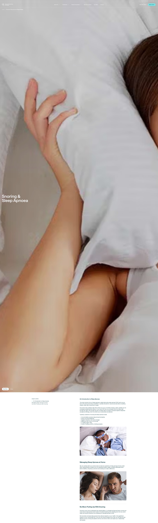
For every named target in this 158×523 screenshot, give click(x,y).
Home (3, 9)
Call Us (11, 389)
